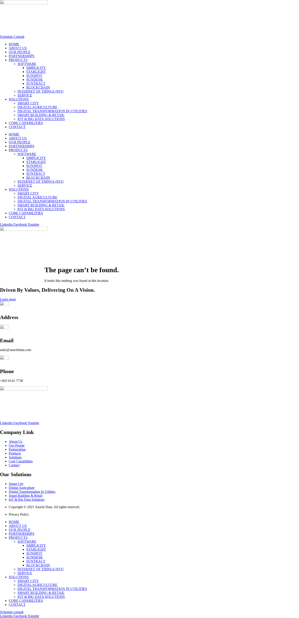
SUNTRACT (35, 83)
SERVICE (25, 95)
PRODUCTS (18, 60)
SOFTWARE (27, 64)
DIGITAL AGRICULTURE (37, 107)
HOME (14, 44)
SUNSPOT (34, 75)
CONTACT (17, 127)
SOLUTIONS (19, 99)
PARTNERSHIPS (21, 56)
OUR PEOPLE (19, 52)
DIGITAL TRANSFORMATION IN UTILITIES (52, 111)
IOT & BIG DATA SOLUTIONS (41, 119)
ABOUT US (18, 48)
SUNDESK (34, 79)
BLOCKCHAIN (38, 87)
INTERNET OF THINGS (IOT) (40, 91)
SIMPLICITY (36, 68)
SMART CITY (28, 103)
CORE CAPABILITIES (26, 123)
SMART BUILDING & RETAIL (41, 115)
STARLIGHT (36, 72)
